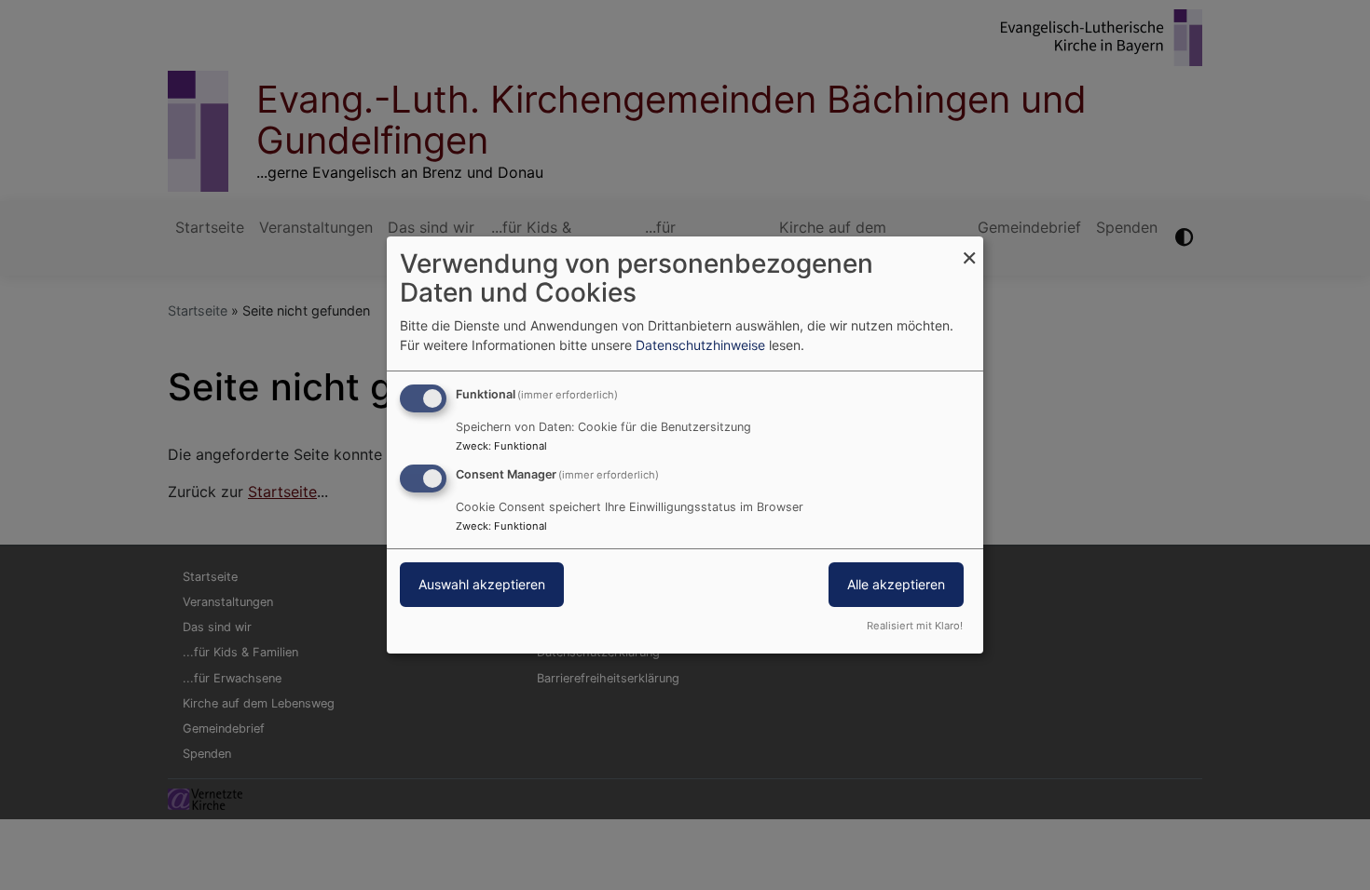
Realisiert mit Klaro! (915, 625)
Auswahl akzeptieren (481, 584)
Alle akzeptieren (896, 584)
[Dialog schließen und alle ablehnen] (969, 248)
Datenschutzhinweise (700, 345)
